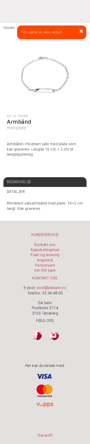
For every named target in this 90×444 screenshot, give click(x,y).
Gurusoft (45, 435)
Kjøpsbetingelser (45, 250)
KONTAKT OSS (45, 278)
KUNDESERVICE (45, 235)
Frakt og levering (45, 255)
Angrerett (45, 260)
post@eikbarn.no (51, 288)
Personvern (45, 265)
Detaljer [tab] (16, 191)
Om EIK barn (45, 270)
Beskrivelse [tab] (19, 182)
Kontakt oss (45, 244)
